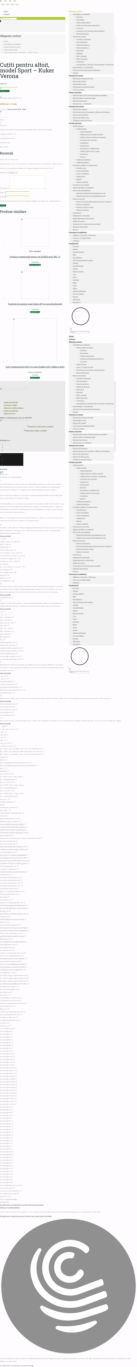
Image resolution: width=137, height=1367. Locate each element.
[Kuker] (3, 117)
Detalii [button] (31, 1366)
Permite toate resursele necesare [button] (12, 1216)
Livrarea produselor (11, 411)
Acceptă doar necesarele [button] (19, 1205)
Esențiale (3, 528)
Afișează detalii (5, 536)
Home (6, 11)
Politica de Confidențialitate (10, 1208)
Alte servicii (4, 721)
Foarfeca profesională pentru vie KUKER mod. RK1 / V (35, 256)
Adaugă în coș (5, 91)
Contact (7, 14)
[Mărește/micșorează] (0, 469)
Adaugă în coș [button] (35, 312)
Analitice (3, 603)
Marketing (3, 665)
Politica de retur (9, 413)
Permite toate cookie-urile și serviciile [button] (38, 1216)
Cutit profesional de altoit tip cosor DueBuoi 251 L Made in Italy (35, 366)
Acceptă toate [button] (5, 1205)
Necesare (3, 586)
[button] (68, 1287)
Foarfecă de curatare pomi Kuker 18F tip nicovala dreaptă (35, 304)
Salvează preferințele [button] (36, 1205)
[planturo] (9, 4)
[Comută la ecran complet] (2, 469)
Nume (2, 192)
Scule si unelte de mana (12, 47)
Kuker (24, 109)
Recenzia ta (4, 188)
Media (2, 698)
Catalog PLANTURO (11, 402)
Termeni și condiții (10, 405)
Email (2, 197)
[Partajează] (4, 469)
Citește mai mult (35, 265)
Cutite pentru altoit (11, 50)
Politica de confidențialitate (13, 408)
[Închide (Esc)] (6, 469)
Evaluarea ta (4, 172)
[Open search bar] (71, 329)
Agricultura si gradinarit (12, 44)
